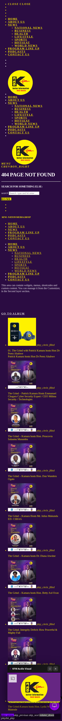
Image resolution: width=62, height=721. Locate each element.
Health (21, 33)
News (13, 24)
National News (28, 27)
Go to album (13, 313)
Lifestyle (24, 36)
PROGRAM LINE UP (24, 48)
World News (26, 45)
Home (13, 18)
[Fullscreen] (49, 668)
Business (23, 30)
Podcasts (16, 51)
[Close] (55, 668)
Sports (21, 39)
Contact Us (18, 54)
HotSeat (22, 42)
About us (16, 21)
